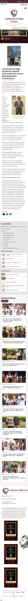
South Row (5, 246)
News (12, 80)
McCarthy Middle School (8, 235)
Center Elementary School (9, 241)
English (5, 4)
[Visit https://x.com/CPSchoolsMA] (26, 5)
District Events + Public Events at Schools (13, 226)
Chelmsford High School (11, 84)
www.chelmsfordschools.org (12, 208)
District (1, 1)
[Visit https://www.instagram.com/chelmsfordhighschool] (21, 5)
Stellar (14, 596)
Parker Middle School (8, 237)
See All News (5, 301)
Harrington (5, 244)
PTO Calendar (5, 228)
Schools (5, 1)
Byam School (6, 239)
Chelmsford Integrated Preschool (11, 248)
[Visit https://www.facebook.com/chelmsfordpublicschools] (24, 5)
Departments (19, 1)
